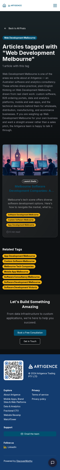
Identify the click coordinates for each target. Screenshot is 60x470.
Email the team (31, 434)
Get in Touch (30, 341)
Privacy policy (39, 399)
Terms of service (40, 394)
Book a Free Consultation (30, 332)
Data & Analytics (12, 406)
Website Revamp (12, 415)
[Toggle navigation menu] (55, 5)
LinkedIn (12, 447)
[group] (30, 190)
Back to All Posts (17, 28)
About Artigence (12, 394)
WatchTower (10, 419)
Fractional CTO (11, 410)
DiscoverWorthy (24, 461)
